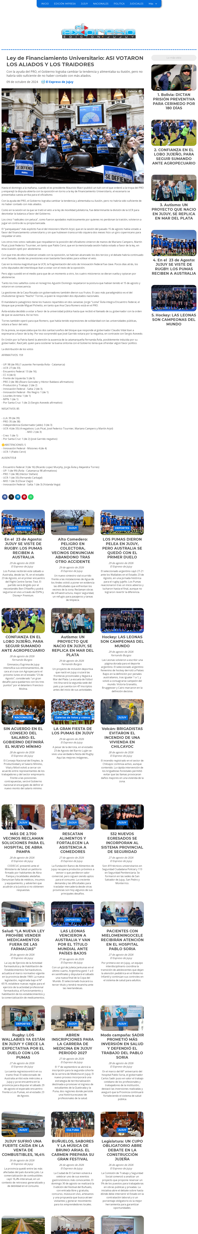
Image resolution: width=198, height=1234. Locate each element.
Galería (132, 91)
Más (151, 3)
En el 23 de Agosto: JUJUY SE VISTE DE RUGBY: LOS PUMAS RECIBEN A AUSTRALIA (23, 548)
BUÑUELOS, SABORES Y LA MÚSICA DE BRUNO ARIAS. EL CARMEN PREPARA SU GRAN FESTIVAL (73, 1150)
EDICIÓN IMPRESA (65, 3)
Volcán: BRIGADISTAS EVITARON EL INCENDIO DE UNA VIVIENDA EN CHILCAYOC (122, 738)
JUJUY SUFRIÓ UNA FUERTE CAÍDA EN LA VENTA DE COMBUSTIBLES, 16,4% (23, 1148)
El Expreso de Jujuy (59, 82)
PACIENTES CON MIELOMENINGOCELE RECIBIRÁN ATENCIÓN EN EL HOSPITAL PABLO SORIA (122, 940)
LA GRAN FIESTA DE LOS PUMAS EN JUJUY (73, 731)
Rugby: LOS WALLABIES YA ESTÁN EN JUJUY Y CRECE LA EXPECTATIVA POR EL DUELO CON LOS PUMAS (23, 1046)
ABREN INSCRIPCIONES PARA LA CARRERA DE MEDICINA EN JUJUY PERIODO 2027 (73, 1044)
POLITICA (119, 3)
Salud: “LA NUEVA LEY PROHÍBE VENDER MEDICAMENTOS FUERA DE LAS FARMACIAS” (23, 940)
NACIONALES (100, 3)
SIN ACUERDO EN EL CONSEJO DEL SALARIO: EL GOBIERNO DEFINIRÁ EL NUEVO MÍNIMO (23, 738)
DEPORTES (23, 528)
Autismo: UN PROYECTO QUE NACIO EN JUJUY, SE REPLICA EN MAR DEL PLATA (73, 646)
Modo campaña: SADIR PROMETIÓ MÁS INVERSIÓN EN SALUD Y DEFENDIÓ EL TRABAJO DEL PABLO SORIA (122, 1046)
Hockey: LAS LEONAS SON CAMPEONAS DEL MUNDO (122, 641)
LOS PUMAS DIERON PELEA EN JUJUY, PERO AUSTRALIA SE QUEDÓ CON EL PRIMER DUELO (122, 548)
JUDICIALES (136, 3)
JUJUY (84, 3)
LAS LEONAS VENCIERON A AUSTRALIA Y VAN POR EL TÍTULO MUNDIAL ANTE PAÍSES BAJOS (72, 942)
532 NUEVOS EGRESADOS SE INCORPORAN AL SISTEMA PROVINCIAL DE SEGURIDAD (122, 843)
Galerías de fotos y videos (72, 717)
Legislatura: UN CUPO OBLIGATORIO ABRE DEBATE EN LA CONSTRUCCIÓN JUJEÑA (122, 1150)
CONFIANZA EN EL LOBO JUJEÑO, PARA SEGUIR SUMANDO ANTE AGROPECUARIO (23, 644)
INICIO (45, 3)
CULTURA (73, 1130)
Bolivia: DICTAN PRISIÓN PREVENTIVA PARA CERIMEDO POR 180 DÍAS (174, 101)
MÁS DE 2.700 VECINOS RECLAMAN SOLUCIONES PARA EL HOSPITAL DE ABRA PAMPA (23, 843)
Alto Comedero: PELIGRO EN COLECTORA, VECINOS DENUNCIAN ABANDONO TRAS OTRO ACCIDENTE (73, 550)
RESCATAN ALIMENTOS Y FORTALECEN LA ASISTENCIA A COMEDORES (73, 843)
